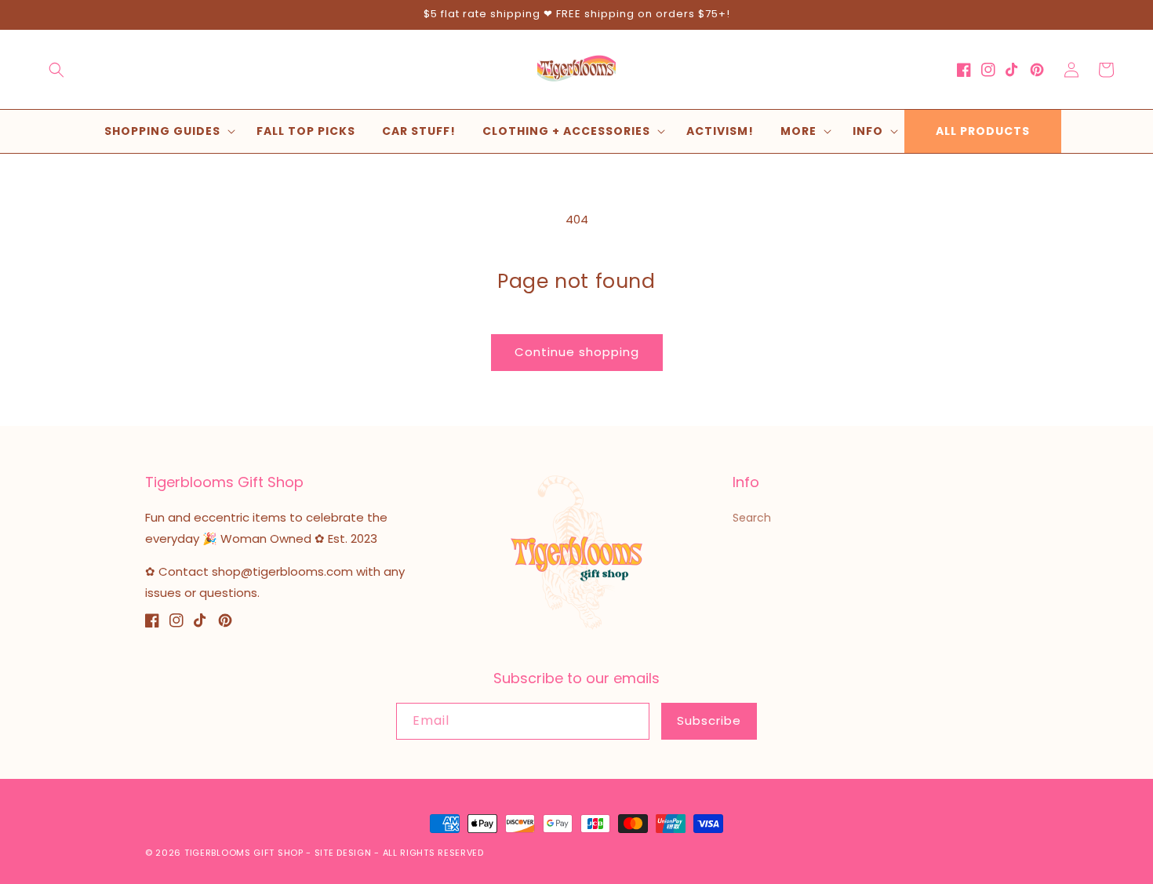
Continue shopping (577, 352)
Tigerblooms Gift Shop (244, 852)
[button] (56, 70)
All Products (983, 131)
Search (752, 518)
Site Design (343, 852)
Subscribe (709, 720)
